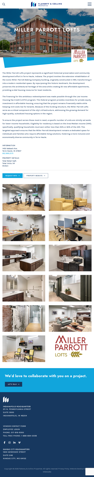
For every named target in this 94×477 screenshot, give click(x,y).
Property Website (35, 176)
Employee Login (11, 429)
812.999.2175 (7, 153)
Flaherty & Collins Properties (46, 4)
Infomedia (47, 472)
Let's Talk (12, 384)
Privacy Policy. (64, 469)
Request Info (11, 176)
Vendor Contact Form (14, 426)
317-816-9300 (17, 432)
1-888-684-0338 (29, 436)
